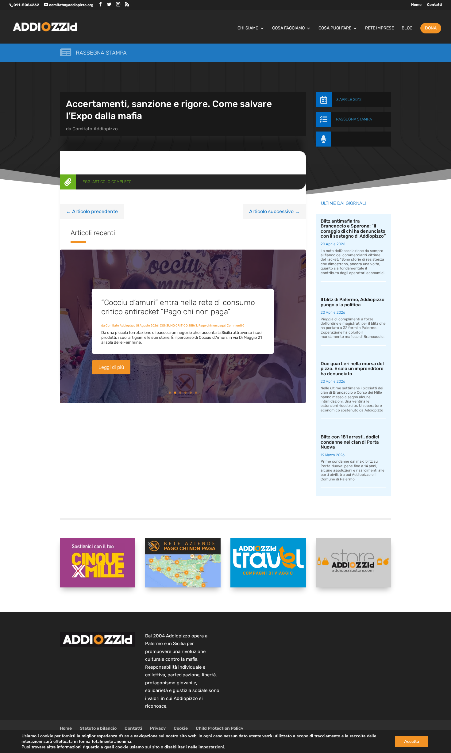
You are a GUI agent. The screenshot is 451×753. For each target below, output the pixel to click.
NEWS (193, 325)
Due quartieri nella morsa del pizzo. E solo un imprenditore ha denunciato (352, 369)
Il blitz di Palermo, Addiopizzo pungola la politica (352, 302)
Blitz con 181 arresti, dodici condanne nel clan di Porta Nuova (350, 442)
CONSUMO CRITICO (174, 325)
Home (416, 5)
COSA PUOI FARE (334, 28)
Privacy (158, 728)
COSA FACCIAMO (288, 28)
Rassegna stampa (101, 52)
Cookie (181, 728)
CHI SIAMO (247, 28)
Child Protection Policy (219, 728)
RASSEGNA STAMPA (354, 119)
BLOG (407, 28)
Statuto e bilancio (98, 728)
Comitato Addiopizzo (95, 129)
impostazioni (211, 747)
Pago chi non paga (212, 325)
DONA (431, 28)
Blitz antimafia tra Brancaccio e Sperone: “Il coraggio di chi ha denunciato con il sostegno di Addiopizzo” (353, 228)
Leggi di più (111, 367)
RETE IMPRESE (379, 28)
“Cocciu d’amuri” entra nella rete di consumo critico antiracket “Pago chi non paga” (178, 307)
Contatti (434, 5)
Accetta (411, 741)
